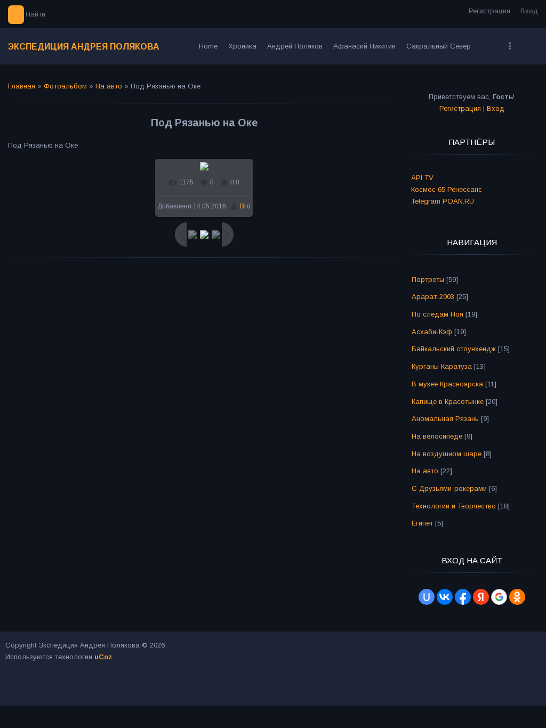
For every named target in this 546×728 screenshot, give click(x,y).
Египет (422, 523)
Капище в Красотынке (448, 402)
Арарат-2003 (433, 297)
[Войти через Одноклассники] (517, 597)
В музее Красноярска (447, 384)
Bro (245, 206)
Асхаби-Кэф (432, 332)
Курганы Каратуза (442, 366)
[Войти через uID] (427, 597)
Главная (21, 86)
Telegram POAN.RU (442, 201)
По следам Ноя (437, 314)
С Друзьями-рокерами (449, 488)
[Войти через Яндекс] (481, 597)
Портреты (428, 280)
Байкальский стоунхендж (454, 349)
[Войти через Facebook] (463, 597)
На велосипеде (437, 436)
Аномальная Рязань (445, 419)
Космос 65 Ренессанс (446, 189)
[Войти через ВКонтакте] (445, 597)
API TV (422, 178)
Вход (529, 11)
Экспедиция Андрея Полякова (83, 46)
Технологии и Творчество (454, 506)
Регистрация (489, 11)
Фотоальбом (65, 86)
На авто (108, 86)
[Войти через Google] (499, 597)
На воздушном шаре (446, 454)
